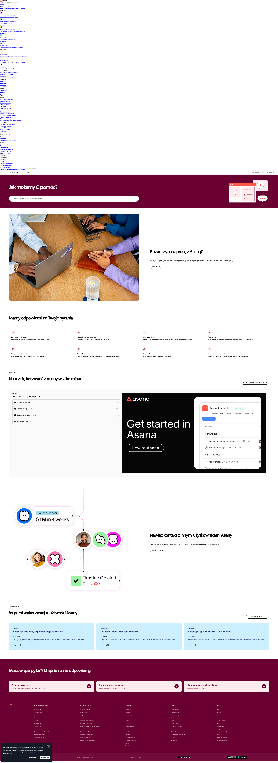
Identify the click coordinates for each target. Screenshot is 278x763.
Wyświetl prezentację (6, 151)
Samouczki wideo (31, 176)
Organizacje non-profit (130, 740)
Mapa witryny (174, 740)
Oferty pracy (219, 717)
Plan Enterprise (37, 726)
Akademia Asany (175, 715)
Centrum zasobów (175, 723)
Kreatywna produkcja (84, 715)
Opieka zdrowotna (129, 726)
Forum (172, 720)
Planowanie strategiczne (85, 731)
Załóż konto (3, 8)
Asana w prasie (220, 726)
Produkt (127, 720)
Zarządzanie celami (84, 717)
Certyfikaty (173, 717)
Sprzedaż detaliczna (130, 729)
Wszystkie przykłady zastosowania (87, 740)
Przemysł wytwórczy (130, 737)
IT (125, 717)
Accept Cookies (45, 757)
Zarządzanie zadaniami (85, 737)
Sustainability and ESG (222, 740)
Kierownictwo (220, 712)
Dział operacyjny (129, 715)
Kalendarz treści (83, 712)
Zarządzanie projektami (39, 734)
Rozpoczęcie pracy (31, 168)
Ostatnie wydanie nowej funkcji (41, 715)
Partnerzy (173, 737)
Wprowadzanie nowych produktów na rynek (89, 726)
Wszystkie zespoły (129, 745)
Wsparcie (15, 2)
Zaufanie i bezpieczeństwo (223, 731)
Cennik (2, 4)
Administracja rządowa (130, 731)
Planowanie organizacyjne (86, 723)
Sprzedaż (127, 723)
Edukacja (127, 734)
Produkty (2, 2)
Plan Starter (36, 720)
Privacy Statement (7, 753)
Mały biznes (128, 709)
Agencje (127, 743)
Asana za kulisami (221, 720)
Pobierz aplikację (5, 153)
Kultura (218, 723)
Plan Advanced (37, 723)
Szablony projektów (175, 729)
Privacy (218, 734)
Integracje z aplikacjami (39, 729)
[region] (26, 752)
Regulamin (132, 757)
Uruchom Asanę (10, 8)
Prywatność (138, 757)
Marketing (127, 712)
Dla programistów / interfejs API (178, 734)
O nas (218, 709)
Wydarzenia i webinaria (176, 726)
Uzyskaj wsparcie (175, 712)
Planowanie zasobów (84, 729)
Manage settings (32, 757)
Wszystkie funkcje (38, 712)
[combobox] (74, 199)
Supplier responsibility (222, 737)
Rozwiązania (9, 2)
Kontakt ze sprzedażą (7, 149)
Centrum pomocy (175, 709)
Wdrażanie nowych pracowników (87, 720)
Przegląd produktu (38, 709)
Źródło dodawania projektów (86, 734)
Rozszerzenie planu (20, 8)
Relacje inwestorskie (221, 729)
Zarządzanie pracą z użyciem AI (41, 731)
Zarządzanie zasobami (39, 737)
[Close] (48, 746)
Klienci (218, 715)
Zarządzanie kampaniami (85, 709)
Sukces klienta (174, 731)
